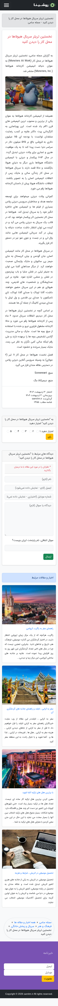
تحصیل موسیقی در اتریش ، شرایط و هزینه (34, 873)
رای (49, 437)
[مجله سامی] (44, 5)
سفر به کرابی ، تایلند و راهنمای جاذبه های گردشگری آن (30, 710)
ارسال (48, 557)
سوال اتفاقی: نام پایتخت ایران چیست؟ (32, 540)
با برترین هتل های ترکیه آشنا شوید (37, 792)
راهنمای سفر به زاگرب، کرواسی (39, 628)
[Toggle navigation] (6, 5)
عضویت (48, 979)
